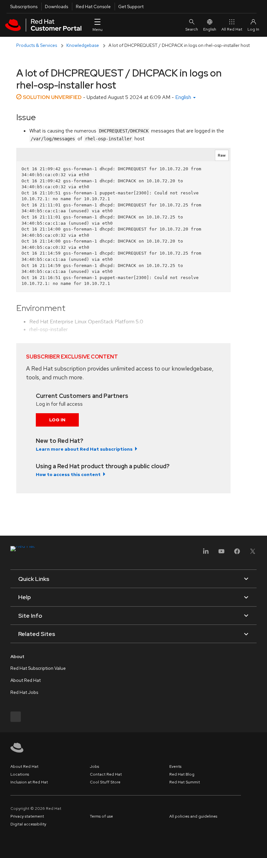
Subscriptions (23, 6)
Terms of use (101, 816)
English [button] (183, 97)
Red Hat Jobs (24, 692)
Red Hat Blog (181, 774)
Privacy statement (27, 816)
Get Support (131, 6)
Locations (19, 774)
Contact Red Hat (106, 774)
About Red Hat (25, 680)
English (209, 29)
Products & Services (36, 45)
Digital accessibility (28, 824)
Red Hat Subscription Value (38, 668)
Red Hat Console (93, 6)
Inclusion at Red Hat (29, 782)
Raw (222, 155)
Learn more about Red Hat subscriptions (84, 449)
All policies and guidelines (193, 816)
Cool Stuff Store (105, 782)
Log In (57, 420)
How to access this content (68, 474)
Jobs (94, 766)
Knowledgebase (82, 45)
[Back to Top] (260, 846)
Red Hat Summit (184, 782)
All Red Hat (231, 29)
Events (175, 766)
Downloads (56, 6)
